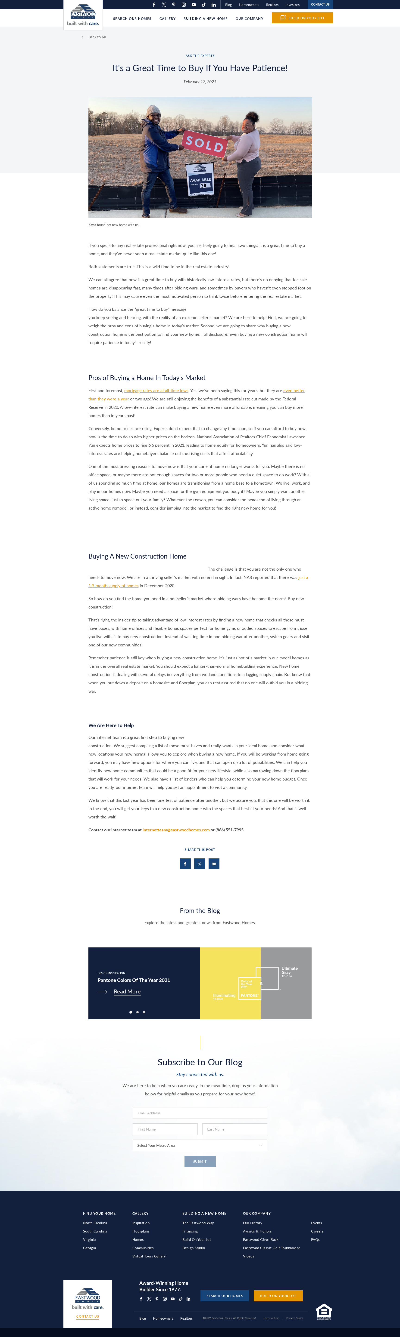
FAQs (315, 1239)
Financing (190, 1231)
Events (316, 1223)
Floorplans (141, 1231)
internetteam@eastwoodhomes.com (176, 830)
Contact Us (87, 1317)
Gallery (167, 18)
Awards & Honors (257, 1231)
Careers (317, 1231)
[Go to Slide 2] (144, 1012)
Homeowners (249, 5)
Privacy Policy (294, 1318)
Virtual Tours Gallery (149, 1256)
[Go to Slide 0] (130, 1012)
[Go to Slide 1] (137, 1012)
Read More (127, 991)
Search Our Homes (132, 18)
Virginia (89, 1239)
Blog (228, 5)
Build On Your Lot (196, 1239)
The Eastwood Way (198, 1223)
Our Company (250, 18)
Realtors (272, 5)
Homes (138, 1239)
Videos (248, 1256)
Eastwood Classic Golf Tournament (271, 1248)
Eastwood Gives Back (261, 1239)
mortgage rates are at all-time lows (156, 390)
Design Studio (193, 1248)
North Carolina (95, 1223)
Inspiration (141, 1223)
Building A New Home (204, 1213)
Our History (252, 1223)
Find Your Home (99, 1213)
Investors (293, 5)
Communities (143, 1248)
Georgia (89, 1248)
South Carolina (95, 1231)
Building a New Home (206, 18)
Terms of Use (271, 1318)
